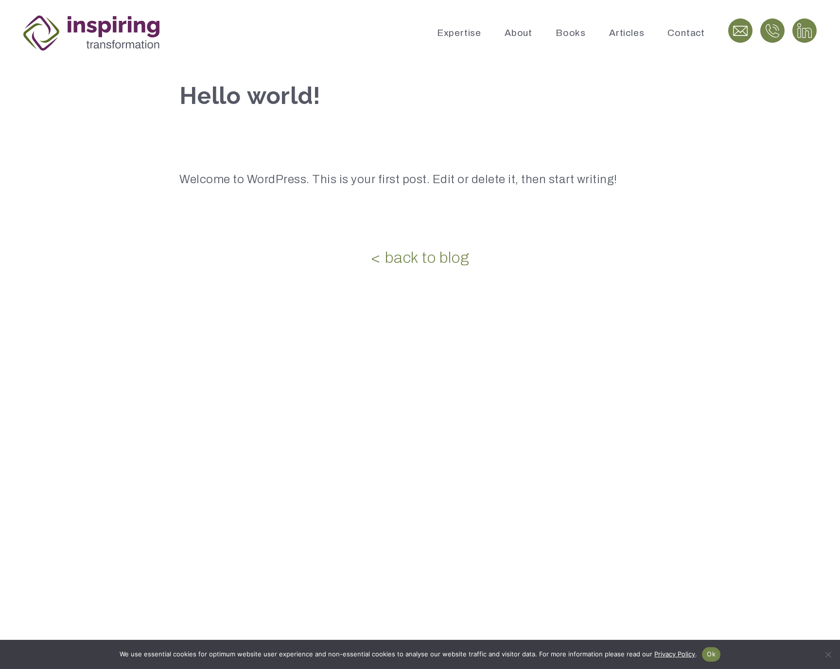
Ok (711, 654)
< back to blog (420, 257)
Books (571, 33)
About (518, 33)
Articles (626, 33)
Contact (686, 33)
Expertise (459, 33)
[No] (828, 654)
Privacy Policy (674, 654)
